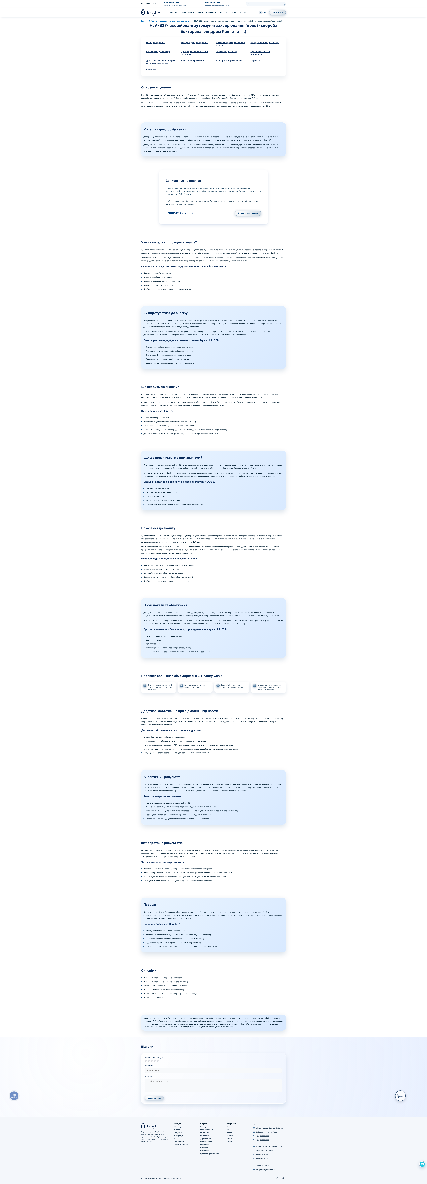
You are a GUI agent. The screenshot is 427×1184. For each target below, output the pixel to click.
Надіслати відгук (154, 1098)
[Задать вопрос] (422, 1164)
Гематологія (204, 1133)
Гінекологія (204, 1136)
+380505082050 (179, 213)
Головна (144, 21)
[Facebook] (277, 1178)
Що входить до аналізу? (158, 51)
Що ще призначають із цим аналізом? (194, 53)
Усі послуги (178, 1127)
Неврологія (204, 1147)
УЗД (175, 1139)
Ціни (234, 12)
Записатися (277, 12)
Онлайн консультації (181, 1144)
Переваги (255, 60)
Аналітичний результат (192, 60)
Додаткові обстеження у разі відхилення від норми (160, 62)
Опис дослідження (155, 42)
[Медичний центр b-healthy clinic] (150, 12)
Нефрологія (204, 1150)
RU (265, 12)
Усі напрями (204, 1127)
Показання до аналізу (226, 51)
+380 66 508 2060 (171, 2)
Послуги (223, 12)
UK (261, 12)
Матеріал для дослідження (194, 42)
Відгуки (229, 1133)
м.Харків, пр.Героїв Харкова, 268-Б (217, 5)
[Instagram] (283, 1178)
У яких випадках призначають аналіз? (230, 44)
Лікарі (200, 12)
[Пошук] (283, 3)
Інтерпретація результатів (229, 60)
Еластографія (179, 1142)
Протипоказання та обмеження (260, 53)
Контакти (230, 1136)
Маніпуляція (178, 1136)
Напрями (210, 12)
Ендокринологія (206, 1142)
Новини (229, 1142)
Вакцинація (187, 12)
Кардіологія (204, 1144)
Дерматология (205, 1139)
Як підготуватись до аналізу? (265, 42)
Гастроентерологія (207, 1130)
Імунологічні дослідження (180, 21)
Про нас (243, 12)
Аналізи (173, 12)
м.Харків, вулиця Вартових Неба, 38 (176, 5)
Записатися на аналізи (248, 213)
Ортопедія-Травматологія (209, 1154)
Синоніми (151, 69)
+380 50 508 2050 (212, 2)
